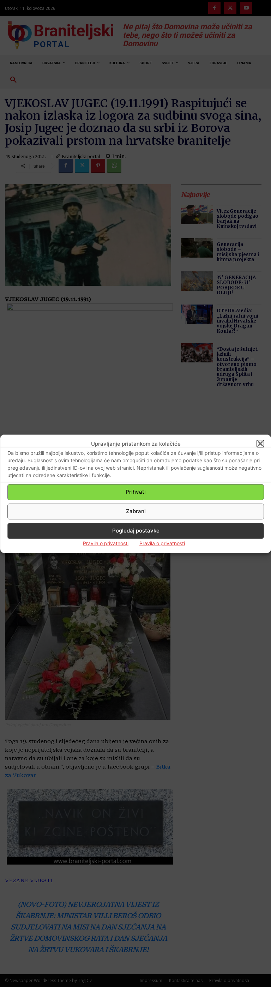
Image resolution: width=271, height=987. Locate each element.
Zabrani (136, 511)
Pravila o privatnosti (105, 543)
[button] (260, 443)
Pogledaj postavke (135, 530)
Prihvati (136, 491)
